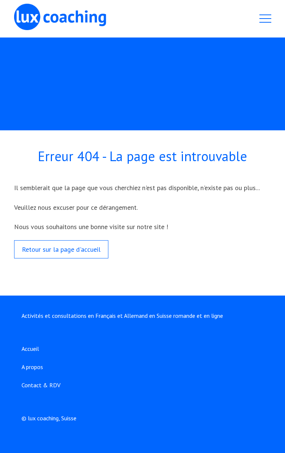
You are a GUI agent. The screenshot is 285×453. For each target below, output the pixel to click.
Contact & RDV (41, 385)
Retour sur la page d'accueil (61, 249)
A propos (32, 367)
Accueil (30, 348)
